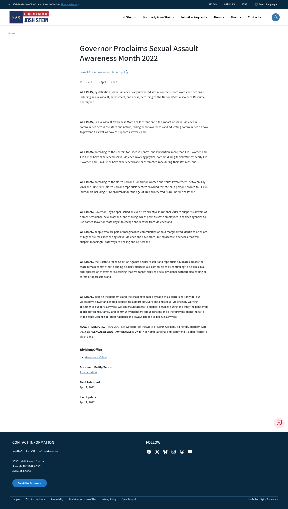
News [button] (218, 17)
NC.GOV (213, 4)
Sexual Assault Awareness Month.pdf (102, 72)
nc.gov (16, 499)
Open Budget (129, 499)
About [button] (235, 17)
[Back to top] (279, 423)
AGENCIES (229, 4)
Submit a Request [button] (192, 17)
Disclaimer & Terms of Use (82, 499)
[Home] (29, 13)
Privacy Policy (109, 499)
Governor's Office (95, 357)
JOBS (244, 4)
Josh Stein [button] (126, 17)
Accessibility (57, 499)
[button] (276, 17)
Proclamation (88, 372)
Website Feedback (35, 499)
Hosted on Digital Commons (263, 499)
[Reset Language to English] (256, 4)
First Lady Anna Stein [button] (157, 17)
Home (11, 33)
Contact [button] (253, 17)
